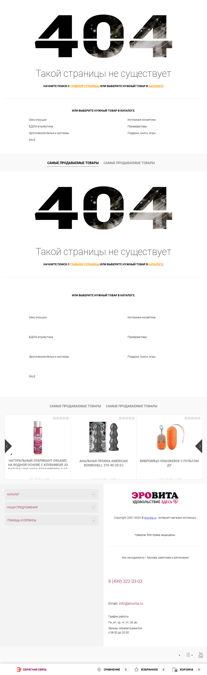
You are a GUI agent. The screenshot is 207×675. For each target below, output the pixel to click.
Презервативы (137, 126)
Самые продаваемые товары (73, 163)
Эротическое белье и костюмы (49, 133)
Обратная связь (34, 669)
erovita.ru (150, 517)
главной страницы (85, 86)
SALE (32, 139)
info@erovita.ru (131, 603)
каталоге (156, 86)
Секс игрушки (38, 119)
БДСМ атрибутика (41, 126)
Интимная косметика (142, 119)
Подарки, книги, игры (142, 133)
